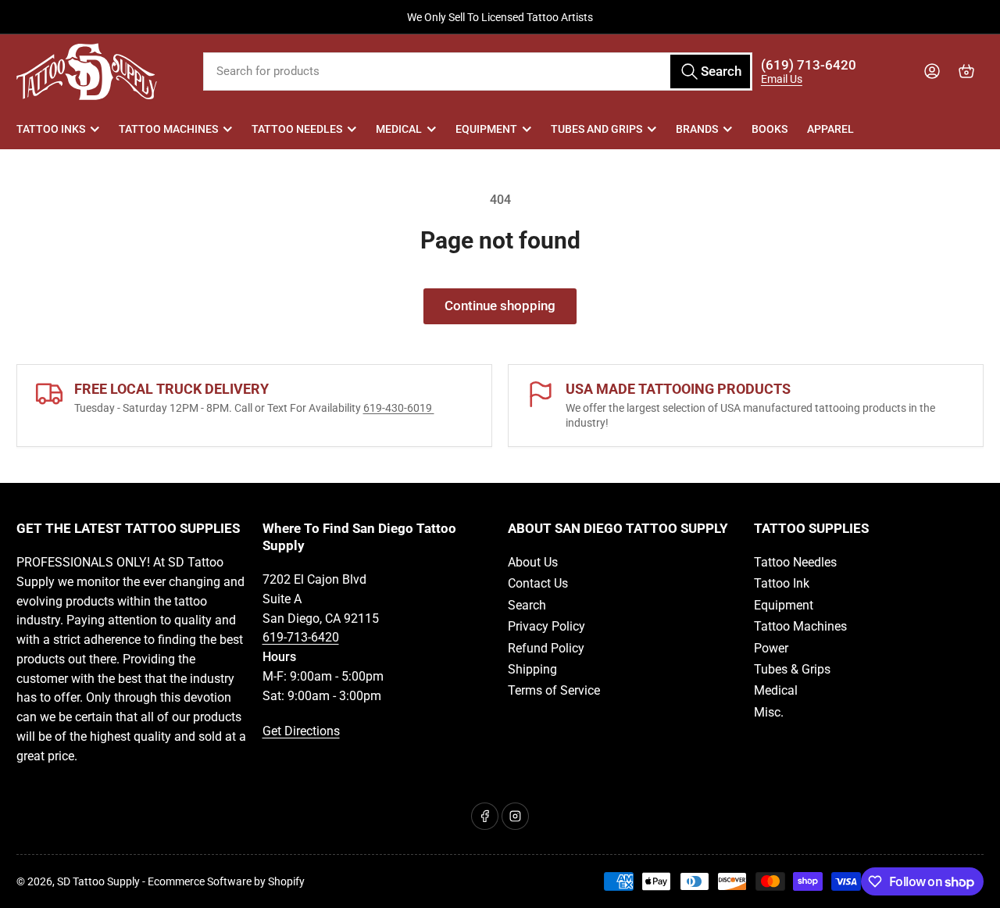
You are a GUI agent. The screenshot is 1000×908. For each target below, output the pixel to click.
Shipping (532, 669)
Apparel (830, 129)
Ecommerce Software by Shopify (226, 881)
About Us (533, 562)
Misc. (769, 712)
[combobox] (477, 71)
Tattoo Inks (50, 129)
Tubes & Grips (792, 669)
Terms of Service (554, 690)
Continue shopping (500, 305)
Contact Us (538, 583)
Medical (399, 129)
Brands (697, 129)
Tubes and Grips (596, 129)
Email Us (781, 79)
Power (771, 648)
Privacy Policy (546, 626)
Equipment (486, 129)
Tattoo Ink (781, 583)
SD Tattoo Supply (98, 881)
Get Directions (301, 731)
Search (527, 605)
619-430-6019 (398, 408)
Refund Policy (546, 648)
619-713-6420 (300, 637)
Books (770, 129)
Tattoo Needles (297, 129)
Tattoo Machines (168, 129)
